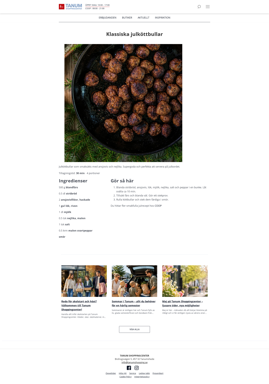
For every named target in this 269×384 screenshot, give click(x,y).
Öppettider (111, 373)
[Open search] (199, 7)
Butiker (127, 17)
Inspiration (162, 17)
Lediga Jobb (144, 373)
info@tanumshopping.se (135, 362)
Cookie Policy (126, 376)
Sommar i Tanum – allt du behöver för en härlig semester (134, 303)
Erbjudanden (107, 17)
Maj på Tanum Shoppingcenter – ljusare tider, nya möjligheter (182, 303)
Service (132, 373)
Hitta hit (123, 373)
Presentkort (158, 373)
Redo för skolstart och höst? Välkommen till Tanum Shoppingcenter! (79, 305)
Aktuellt (143, 17)
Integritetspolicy (141, 376)
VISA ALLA (135, 329)
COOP (158, 205)
